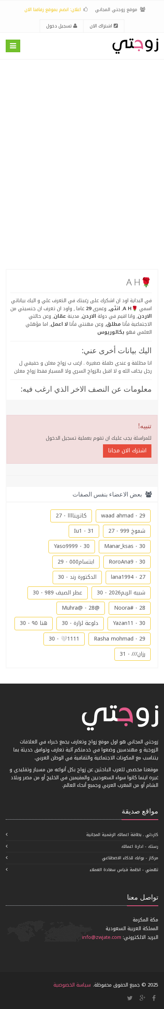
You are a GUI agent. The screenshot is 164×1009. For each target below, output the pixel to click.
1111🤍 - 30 (64, 639)
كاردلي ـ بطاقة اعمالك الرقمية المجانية (122, 835)
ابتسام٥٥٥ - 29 (76, 562)
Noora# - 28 (129, 608)
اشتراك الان (102, 26)
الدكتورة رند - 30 (77, 577)
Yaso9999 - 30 (72, 546)
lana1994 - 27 (128, 577)
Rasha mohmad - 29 (119, 639)
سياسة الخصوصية (72, 985)
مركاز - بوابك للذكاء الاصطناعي (130, 858)
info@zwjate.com (101, 937)
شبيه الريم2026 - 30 (121, 593)
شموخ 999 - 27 (126, 531)
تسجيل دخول (59, 26)
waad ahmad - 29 (123, 516)
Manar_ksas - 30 (124, 546)
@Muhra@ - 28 (81, 608)
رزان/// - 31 (132, 654)
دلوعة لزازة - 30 (80, 623)
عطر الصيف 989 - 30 (57, 593)
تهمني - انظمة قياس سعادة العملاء (124, 870)
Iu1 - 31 (84, 531)
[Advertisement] (82, 164)
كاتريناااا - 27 (71, 516)
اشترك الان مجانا (127, 450)
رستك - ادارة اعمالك (139, 846)
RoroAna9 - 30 (127, 562)
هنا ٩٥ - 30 (33, 623)
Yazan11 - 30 (129, 623)
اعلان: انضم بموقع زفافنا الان (52, 9)
